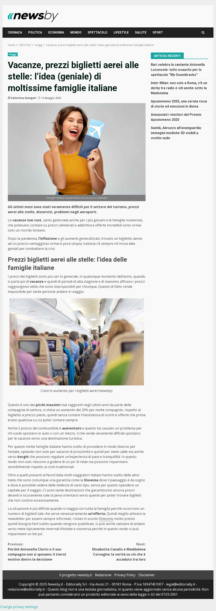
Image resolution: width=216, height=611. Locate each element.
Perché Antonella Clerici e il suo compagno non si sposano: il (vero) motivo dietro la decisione (37, 552)
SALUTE (140, 32)
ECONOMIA (56, 32)
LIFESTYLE (121, 32)
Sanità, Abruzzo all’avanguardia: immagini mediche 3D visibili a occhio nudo (176, 133)
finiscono (106, 518)
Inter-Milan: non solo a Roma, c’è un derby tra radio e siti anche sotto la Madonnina (179, 88)
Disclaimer (146, 575)
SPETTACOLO (97, 32)
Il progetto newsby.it (75, 575)
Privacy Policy (124, 575)
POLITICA (35, 32)
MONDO (75, 32)
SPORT (158, 32)
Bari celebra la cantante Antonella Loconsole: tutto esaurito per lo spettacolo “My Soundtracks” (178, 70)
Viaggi (12, 54)
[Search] (203, 32)
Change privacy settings (19, 606)
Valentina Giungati (23, 98)
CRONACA (15, 32)
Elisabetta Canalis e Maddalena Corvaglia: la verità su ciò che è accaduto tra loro (118, 552)
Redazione (103, 575)
